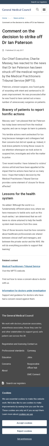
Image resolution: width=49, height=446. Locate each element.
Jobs (29, 357)
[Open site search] (37, 10)
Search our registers (39, 2)
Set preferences (24, 439)
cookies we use (26, 414)
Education (6, 357)
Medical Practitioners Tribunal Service (21, 266)
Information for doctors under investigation (24, 290)
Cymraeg (31, 350)
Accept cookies (24, 423)
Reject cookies (24, 431)
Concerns (6, 364)
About (4, 370)
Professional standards (13, 350)
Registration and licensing (14, 344)
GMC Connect (33, 374)
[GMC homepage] (16, 9)
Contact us (32, 344)
